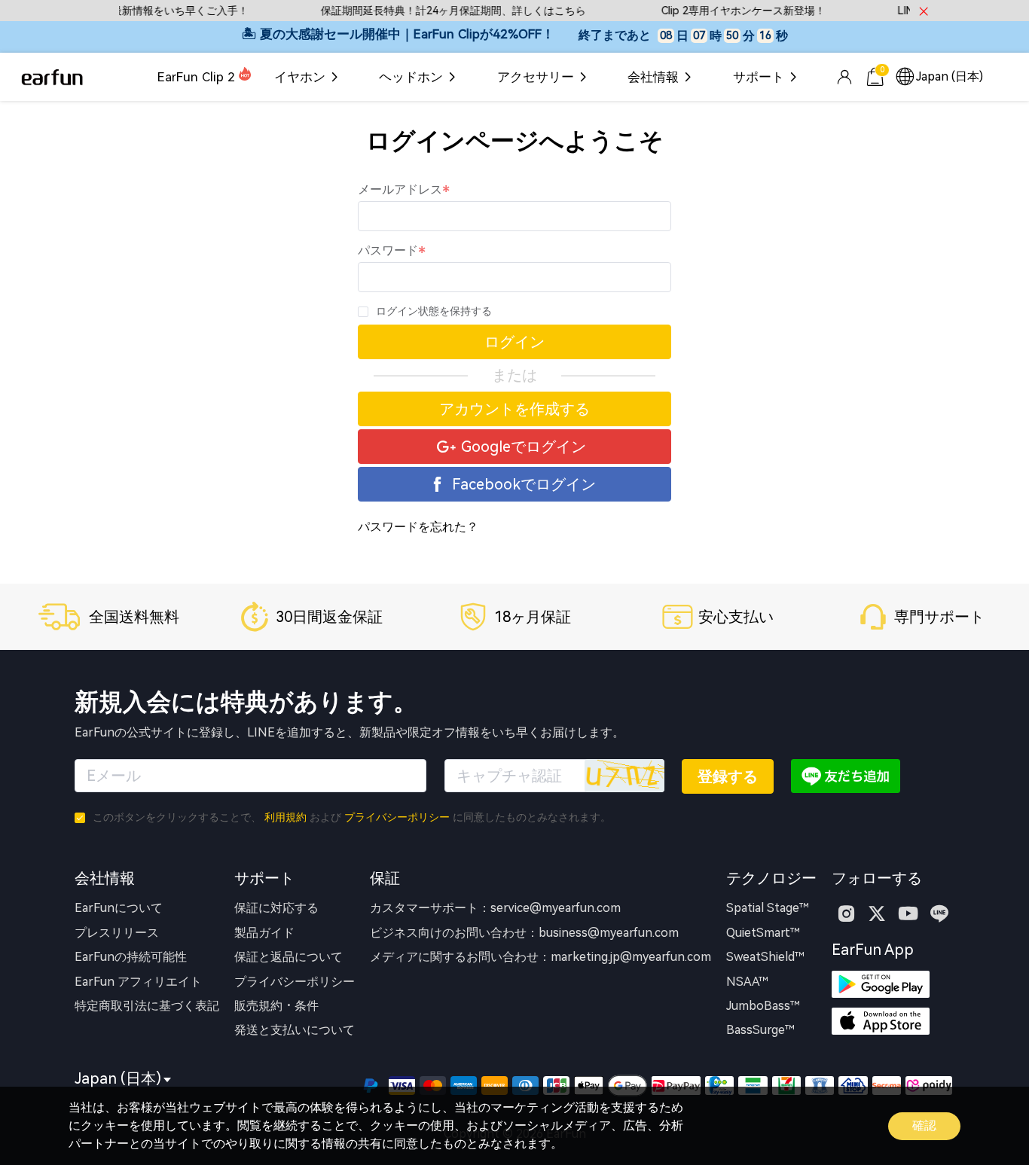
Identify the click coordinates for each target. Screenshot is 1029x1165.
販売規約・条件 (276, 1006)
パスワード (388, 250)
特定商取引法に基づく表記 (147, 1006)
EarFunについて (119, 908)
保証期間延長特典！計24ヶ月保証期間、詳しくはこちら (440, 11)
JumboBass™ (763, 1006)
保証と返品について (288, 957)
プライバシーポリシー (397, 817)
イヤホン (299, 76)
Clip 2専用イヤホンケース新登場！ (730, 11)
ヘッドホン (411, 76)
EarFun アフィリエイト (138, 981)
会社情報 (653, 76)
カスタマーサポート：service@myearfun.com (495, 908)
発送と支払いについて (294, 1030)
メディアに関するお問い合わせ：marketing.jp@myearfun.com (540, 957)
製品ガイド (264, 933)
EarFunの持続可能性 (131, 957)
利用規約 (285, 817)
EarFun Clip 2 (196, 76)
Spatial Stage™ (767, 908)
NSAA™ (747, 981)
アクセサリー (535, 76)
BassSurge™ (760, 1030)
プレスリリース (117, 933)
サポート (758, 76)
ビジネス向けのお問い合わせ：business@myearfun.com (524, 933)
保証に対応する (276, 908)
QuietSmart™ (763, 933)
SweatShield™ (765, 957)
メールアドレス (400, 189)
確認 (924, 1125)
